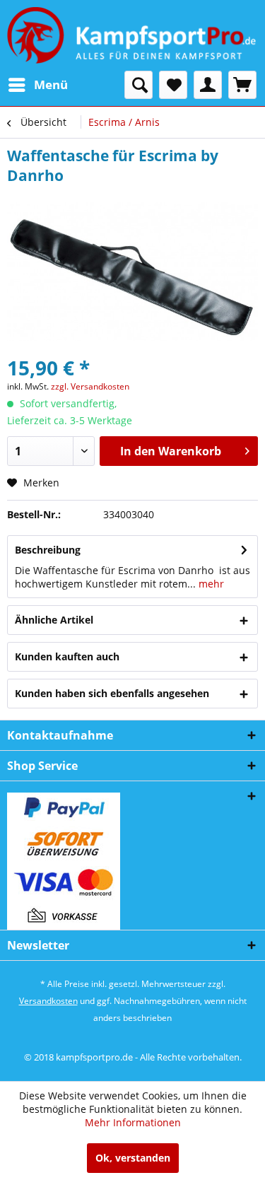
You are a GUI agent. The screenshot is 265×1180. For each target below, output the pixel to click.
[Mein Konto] (208, 85)
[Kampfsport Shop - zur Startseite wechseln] (131, 35)
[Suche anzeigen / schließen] (138, 85)
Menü (51, 84)
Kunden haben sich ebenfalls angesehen (112, 693)
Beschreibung (48, 549)
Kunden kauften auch (67, 656)
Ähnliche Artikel (54, 619)
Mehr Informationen (133, 1122)
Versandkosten (48, 1001)
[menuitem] (37, 85)
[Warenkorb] (242, 85)
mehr (210, 583)
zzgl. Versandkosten (90, 386)
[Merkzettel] (173, 85)
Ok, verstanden (132, 1157)
